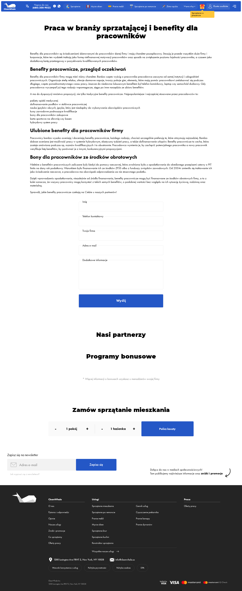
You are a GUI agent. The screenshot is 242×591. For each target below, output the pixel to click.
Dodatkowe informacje (94, 260)
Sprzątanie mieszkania (103, 506)
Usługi (95, 499)
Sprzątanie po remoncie (103, 512)
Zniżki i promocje (56, 530)
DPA (142, 567)
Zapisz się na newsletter (22, 455)
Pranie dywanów (144, 524)
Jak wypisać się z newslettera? (25, 474)
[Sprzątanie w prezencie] (202, 6)
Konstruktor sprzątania (102, 543)
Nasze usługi (54, 524)
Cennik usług (142, 506)
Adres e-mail (89, 245)
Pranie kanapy (143, 518)
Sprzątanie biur (99, 530)
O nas (51, 506)
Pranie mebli (98, 518)
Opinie (51, 518)
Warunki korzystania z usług (65, 567)
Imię (84, 201)
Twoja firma (88, 230)
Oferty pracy (54, 543)
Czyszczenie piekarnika (147, 512)
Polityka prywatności (97, 567)
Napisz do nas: (42, 6)
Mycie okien (98, 524)
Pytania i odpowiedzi (58, 512)
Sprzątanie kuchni (100, 537)
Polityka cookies (123, 567)
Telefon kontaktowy (92, 216)
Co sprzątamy (55, 537)
